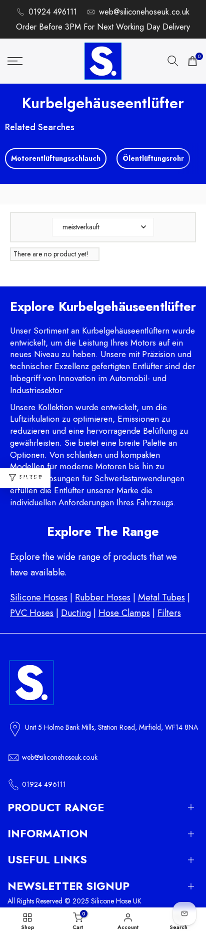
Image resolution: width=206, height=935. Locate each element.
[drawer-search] (173, 61)
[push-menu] (15, 61)
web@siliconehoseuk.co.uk (144, 12)
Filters (169, 612)
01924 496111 (52, 12)
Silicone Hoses (39, 597)
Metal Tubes (161, 597)
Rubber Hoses (102, 597)
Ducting (76, 612)
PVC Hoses (32, 612)
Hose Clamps (124, 612)
